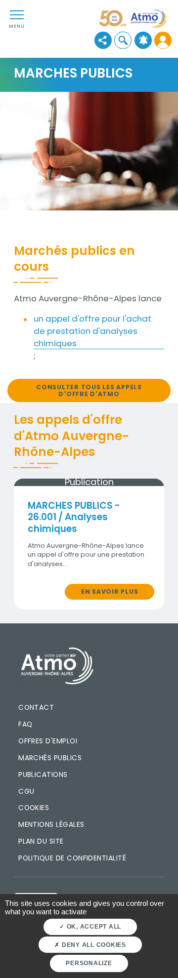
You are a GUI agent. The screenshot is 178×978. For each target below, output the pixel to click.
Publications (43, 774)
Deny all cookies (93, 944)
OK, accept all (93, 926)
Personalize (89, 963)
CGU (26, 791)
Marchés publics (50, 758)
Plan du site (41, 841)
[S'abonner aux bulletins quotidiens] (143, 40)
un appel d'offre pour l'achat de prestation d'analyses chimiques (92, 331)
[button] (123, 40)
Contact (36, 707)
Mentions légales (51, 824)
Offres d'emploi (47, 741)
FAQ (25, 724)
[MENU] (17, 14)
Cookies (33, 808)
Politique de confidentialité (72, 858)
